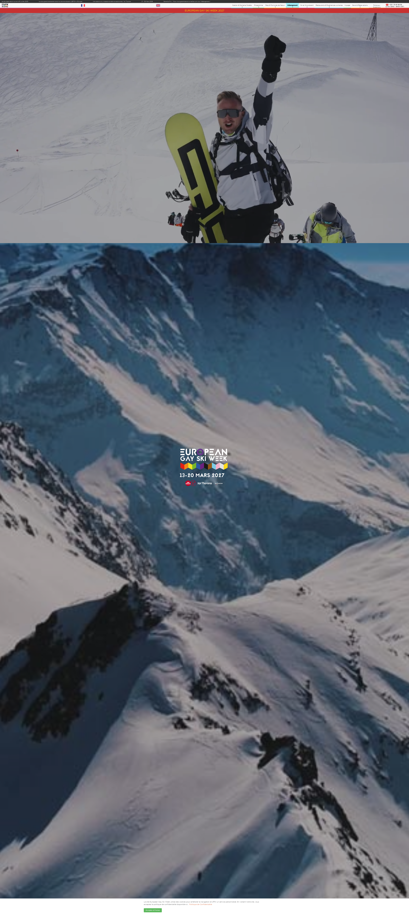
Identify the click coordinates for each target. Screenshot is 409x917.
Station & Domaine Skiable (242, 5)
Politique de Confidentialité (200, 904)
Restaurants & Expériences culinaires (329, 5)
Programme (258, 5)
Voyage (347, 5)
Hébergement (292, 5)
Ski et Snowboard (306, 5)
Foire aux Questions (376, 6)
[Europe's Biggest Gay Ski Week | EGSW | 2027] (5, 5)
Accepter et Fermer (153, 910)
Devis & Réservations (360, 5)
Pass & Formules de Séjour (275, 5)
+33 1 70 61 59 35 (395, 5)
